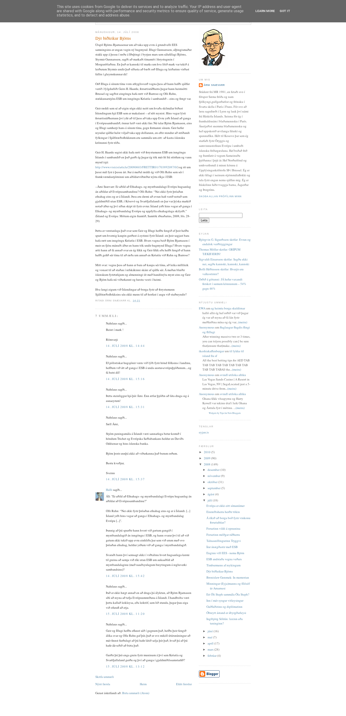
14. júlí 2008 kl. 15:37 (125, 479)
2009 (207, 458)
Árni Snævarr (214, 85)
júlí (210, 500)
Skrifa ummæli (104, 677)
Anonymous (206, 327)
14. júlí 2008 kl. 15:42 (125, 576)
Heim (143, 684)
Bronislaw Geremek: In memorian (227, 577)
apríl (211, 643)
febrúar (212, 655)
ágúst (211, 494)
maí (210, 637)
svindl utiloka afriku (233, 375)
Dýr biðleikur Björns (113, 38)
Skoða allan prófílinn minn (220, 196)
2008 (207, 464)
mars (211, 649)
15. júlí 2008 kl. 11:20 (125, 614)
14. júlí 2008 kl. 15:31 (125, 407)
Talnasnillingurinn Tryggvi (223, 541)
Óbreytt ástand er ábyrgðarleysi (226, 613)
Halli (109, 490)
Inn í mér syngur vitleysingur (224, 600)
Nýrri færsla (102, 684)
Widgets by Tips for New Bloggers (225, 413)
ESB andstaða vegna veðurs (224, 559)
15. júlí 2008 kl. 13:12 (125, 666)
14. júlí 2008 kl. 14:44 (125, 346)
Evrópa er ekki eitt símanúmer (225, 506)
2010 (207, 452)
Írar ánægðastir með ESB (222, 547)
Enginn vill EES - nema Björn (225, 553)
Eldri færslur (184, 684)
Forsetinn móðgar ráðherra (223, 534)
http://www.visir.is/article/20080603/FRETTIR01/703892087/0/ (136, 167)
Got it (285, 11)
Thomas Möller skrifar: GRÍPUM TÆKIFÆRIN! (220, 251)
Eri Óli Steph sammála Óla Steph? (227, 594)
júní (210, 631)
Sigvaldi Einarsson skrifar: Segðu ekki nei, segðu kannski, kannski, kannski (224, 261)
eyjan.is (204, 432)
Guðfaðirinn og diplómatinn (224, 606)
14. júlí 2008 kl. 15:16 (125, 379)
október (213, 482)
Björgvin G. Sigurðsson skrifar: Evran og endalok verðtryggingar (225, 241)
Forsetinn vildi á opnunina (223, 528)
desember (214, 470)
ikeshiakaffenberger (211, 351)
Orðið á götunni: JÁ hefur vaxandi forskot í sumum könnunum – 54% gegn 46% (222, 284)
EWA (202, 308)
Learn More (265, 11)
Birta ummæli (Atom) (135, 693)
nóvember (214, 476)
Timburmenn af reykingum (223, 565)
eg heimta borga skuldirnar (228, 308)
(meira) (242, 322)
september (214, 488)
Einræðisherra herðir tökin (223, 512)
